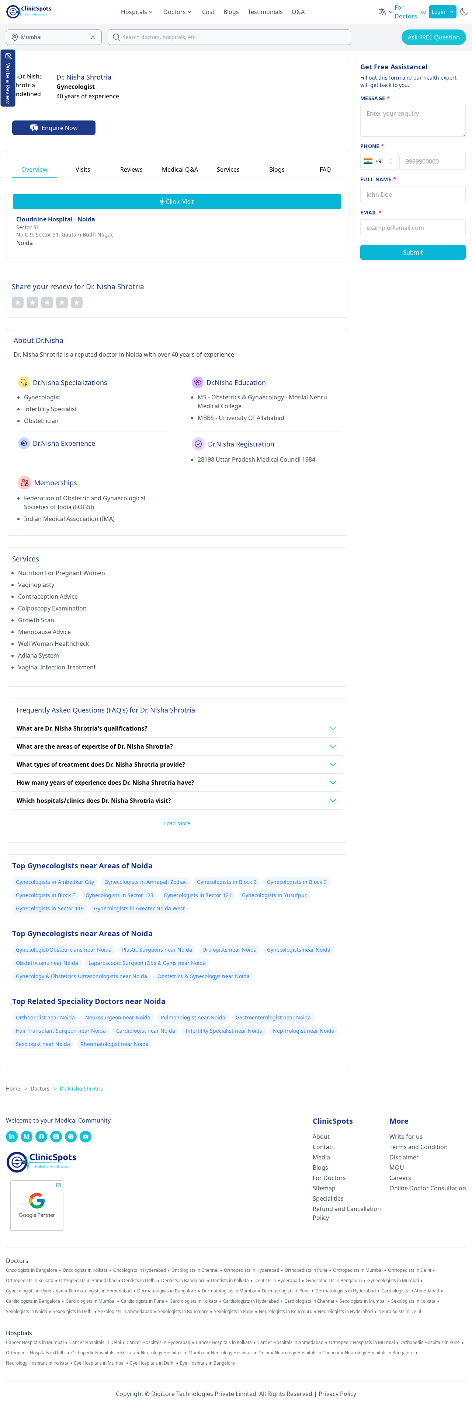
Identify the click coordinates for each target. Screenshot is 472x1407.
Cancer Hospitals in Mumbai (35, 1342)
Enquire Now (60, 128)
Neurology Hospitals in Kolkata (37, 1363)
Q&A (298, 12)
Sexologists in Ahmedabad (125, 1312)
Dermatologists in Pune (286, 1291)
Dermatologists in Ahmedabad (100, 1291)
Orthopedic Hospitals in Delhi (36, 1353)
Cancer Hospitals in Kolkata (224, 1342)
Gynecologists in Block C (297, 881)
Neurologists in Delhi (399, 1312)
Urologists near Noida (229, 949)
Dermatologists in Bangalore (166, 1291)
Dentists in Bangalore (183, 1281)
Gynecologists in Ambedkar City (55, 881)
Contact (323, 1147)
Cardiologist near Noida (145, 1030)
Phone (372, 146)
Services (228, 169)
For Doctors (329, 1178)
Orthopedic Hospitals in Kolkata (103, 1353)
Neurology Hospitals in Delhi (240, 1353)
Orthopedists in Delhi (409, 1270)
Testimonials (265, 12)
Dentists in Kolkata (230, 1281)
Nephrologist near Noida (303, 1030)
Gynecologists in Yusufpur (274, 895)
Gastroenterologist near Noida (273, 1017)
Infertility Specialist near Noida (224, 1030)
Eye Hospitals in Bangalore (207, 1363)
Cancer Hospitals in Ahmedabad (290, 1342)
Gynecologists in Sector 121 (198, 895)
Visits (83, 169)
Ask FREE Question (434, 37)
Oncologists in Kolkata (85, 1270)
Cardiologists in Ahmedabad (410, 1291)
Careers (400, 1178)
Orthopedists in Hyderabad (251, 1270)
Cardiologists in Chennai (309, 1301)
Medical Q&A (180, 169)
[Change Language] (386, 11)
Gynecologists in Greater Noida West (139, 908)
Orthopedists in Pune (306, 1270)
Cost (208, 12)
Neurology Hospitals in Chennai (307, 1353)
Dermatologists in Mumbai (229, 1291)
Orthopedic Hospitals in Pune (430, 1342)
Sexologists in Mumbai (363, 1301)
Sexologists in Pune (233, 1312)
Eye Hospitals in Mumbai (99, 1363)
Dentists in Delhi (139, 1281)
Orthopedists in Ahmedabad (88, 1281)
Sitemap (324, 1188)
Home (17, 1088)
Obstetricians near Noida (47, 962)
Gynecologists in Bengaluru (334, 1281)
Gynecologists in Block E (45, 895)
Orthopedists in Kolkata (29, 1281)
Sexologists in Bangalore (183, 1312)
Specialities (328, 1198)
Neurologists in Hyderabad (345, 1312)
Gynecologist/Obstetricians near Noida (64, 949)
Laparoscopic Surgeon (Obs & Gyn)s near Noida (147, 962)
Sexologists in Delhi (73, 1312)
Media (321, 1157)
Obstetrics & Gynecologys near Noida (203, 976)
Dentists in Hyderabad (277, 1281)
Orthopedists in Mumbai (357, 1270)
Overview (34, 169)
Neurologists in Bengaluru (285, 1312)
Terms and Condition (418, 1147)
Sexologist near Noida (43, 1043)
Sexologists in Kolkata (413, 1301)
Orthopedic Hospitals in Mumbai (362, 1342)
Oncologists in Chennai (194, 1270)
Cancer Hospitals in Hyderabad (158, 1342)
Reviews (131, 169)
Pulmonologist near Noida (193, 1017)
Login (438, 11)
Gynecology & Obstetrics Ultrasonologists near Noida (81, 976)
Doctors (44, 1088)
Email (371, 212)
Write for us (406, 1137)
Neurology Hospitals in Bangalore (379, 1353)
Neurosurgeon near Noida (117, 1017)
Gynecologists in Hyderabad (34, 1291)
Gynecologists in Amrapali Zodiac (145, 881)
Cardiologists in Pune (142, 1301)
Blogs (231, 12)
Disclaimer (404, 1157)
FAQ (325, 169)
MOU (396, 1167)
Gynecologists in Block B (227, 881)
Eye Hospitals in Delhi (152, 1363)
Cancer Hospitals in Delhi (95, 1342)
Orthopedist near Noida (45, 1017)
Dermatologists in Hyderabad (345, 1291)
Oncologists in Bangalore (31, 1270)
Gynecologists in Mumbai (393, 1281)
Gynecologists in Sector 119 (50, 908)
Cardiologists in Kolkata (194, 1301)
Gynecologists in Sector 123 (119, 895)
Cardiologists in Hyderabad (251, 1301)
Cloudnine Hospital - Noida (55, 219)
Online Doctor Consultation (427, 1188)
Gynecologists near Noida (298, 949)
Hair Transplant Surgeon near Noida (61, 1030)
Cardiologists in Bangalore (33, 1301)
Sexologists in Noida (26, 1312)
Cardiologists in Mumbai (90, 1301)
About (321, 1137)
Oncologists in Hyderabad (139, 1270)
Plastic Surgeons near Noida (157, 949)
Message (375, 98)
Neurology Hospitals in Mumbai (173, 1353)
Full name (378, 179)
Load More (177, 823)
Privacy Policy (337, 1394)
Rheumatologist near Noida (114, 1043)
